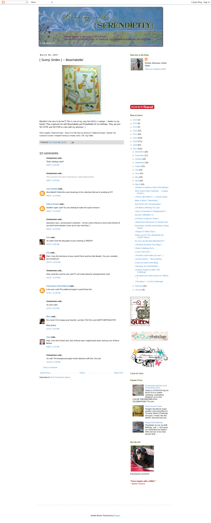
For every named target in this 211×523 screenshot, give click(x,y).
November (139, 155)
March (138, 184)
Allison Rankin (52, 204)
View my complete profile (155, 69)
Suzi (48, 237)
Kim (48, 253)
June (137, 173)
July (137, 170)
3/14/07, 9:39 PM (53, 362)
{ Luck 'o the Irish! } (142, 252)
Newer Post (45, 373)
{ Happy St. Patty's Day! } (145, 231)
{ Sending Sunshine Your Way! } (148, 245)
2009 (135, 141)
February (139, 286)
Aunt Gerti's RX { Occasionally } (148, 204)
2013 (135, 127)
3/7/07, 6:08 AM (52, 244)
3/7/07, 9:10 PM (52, 329)
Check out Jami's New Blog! (146, 263)
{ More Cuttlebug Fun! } (144, 248)
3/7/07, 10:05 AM (53, 262)
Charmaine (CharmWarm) (57, 286)
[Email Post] (72, 142)
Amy (48, 337)
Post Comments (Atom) (60, 377)
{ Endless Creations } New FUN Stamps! (151, 187)
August (138, 166)
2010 (135, 138)
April (137, 181)
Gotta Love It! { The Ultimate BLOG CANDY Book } (149, 236)
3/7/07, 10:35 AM (53, 278)
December (139, 152)
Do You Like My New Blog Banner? (149, 241)
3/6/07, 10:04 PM (53, 196)
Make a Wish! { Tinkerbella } (146, 200)
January (138, 290)
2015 (135, 120)
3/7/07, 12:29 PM (53, 293)
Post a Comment (50, 367)
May (137, 177)
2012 (135, 131)
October (138, 159)
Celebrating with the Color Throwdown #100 (156, 387)
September (140, 163)
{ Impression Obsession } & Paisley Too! (151, 222)
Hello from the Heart (153, 406)
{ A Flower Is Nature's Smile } (147, 219)
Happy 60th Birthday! (154, 422)
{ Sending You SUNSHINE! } (146, 266)
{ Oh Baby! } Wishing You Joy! (147, 208)
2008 (135, 145)
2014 (135, 123)
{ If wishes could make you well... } (149, 255)
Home (82, 373)
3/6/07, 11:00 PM (53, 229)
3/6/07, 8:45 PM (52, 165)
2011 (135, 134)
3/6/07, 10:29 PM (53, 211)
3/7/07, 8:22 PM (52, 308)
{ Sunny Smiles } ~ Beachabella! (148, 259)
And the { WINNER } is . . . (145, 215)
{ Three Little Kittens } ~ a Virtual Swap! (151, 197)
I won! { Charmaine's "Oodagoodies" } (150, 211)
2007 (135, 149)
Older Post (118, 373)
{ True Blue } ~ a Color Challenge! (149, 281)
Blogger (117, 516)
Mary (48, 316)
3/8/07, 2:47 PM (52, 347)
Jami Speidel (52, 189)
